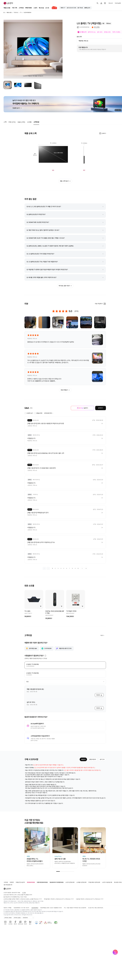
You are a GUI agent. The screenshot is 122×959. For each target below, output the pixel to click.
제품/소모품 (7, 8)
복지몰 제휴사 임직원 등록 (94, 882)
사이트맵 (6, 882)
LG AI (47, 8)
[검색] (97, 3)
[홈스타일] (53, 7)
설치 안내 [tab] (102, 759)
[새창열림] (63, 7)
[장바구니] (105, 3)
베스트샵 (41, 8)
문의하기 (100, 408)
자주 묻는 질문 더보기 (64, 286)
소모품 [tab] (29, 122)
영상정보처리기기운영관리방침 (56, 882)
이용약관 (12, 882)
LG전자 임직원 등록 (69, 882)
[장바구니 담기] (41, 606)
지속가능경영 (118, 3)
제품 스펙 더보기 (64, 181)
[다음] (105, 847)
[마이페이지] (101, 3)
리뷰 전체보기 (64, 390)
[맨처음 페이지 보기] (44, 568)
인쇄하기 (104, 133)
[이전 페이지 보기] (48, 568)
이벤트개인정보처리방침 (42, 882)
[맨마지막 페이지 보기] (86, 568)
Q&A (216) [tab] (21, 122)
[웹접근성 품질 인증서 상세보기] (56, 922)
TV (21, 12)
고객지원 (21, 8)
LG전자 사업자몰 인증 (107, 882)
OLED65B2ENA (27, 12)
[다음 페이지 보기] (82, 568)
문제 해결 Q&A (33, 648)
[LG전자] (8, 3)
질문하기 (83, 408)
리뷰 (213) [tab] (11, 122)
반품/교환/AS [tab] (92, 759)
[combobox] (65, 681)
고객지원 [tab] (36, 122)
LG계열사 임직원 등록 (81, 882)
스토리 (35, 8)
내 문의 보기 (30, 413)
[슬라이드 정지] (116, 110)
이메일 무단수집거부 (20, 882)
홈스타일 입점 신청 (8, 884)
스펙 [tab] (5, 122)
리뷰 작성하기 (99, 304)
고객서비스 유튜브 (8, 917)
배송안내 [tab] (83, 759)
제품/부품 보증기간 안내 (65, 648)
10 (78, 568)
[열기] (45, 656)
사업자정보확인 (34, 907)
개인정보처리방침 (31, 882)
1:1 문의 (24, 892)
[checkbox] (25, 413)
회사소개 (111, 3)
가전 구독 (14, 8)
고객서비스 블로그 (17, 917)
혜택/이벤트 (28, 8)
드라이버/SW (47, 648)
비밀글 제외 (39, 413)
